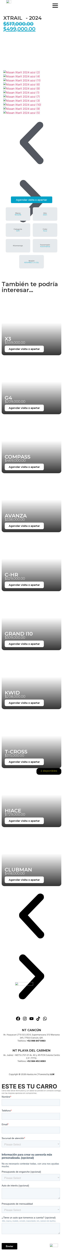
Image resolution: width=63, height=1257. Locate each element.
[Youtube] (31, 1018)
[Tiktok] (38, 1018)
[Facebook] (18, 1018)
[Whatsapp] (45, 1018)
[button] (31, 144)
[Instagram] (25, 1018)
